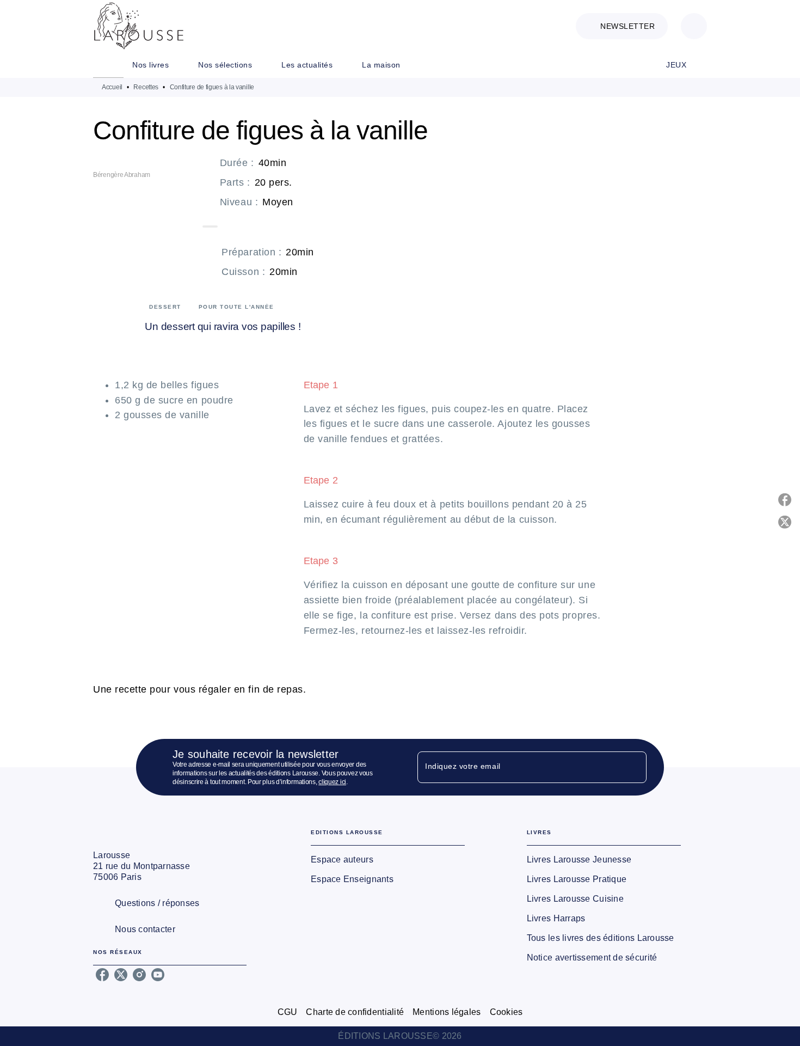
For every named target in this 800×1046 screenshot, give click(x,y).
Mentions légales (447, 1012)
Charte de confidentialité (355, 1012)
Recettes (145, 87)
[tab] (108, 65)
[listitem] (102, 974)
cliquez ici (332, 782)
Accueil (112, 87)
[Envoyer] (633, 767)
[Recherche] (694, 26)
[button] (622, 26)
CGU (288, 1012)
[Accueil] (138, 26)
